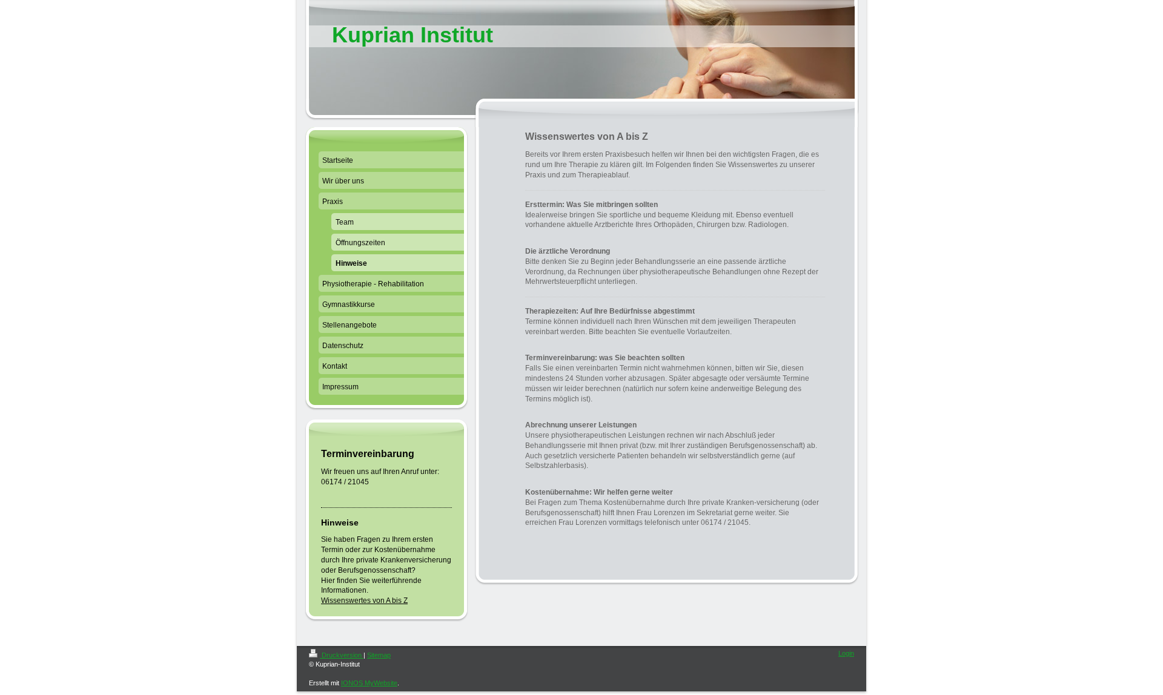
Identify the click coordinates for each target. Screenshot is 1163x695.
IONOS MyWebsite (369, 683)
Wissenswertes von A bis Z (364, 600)
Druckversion (341, 655)
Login (846, 653)
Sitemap (379, 655)
